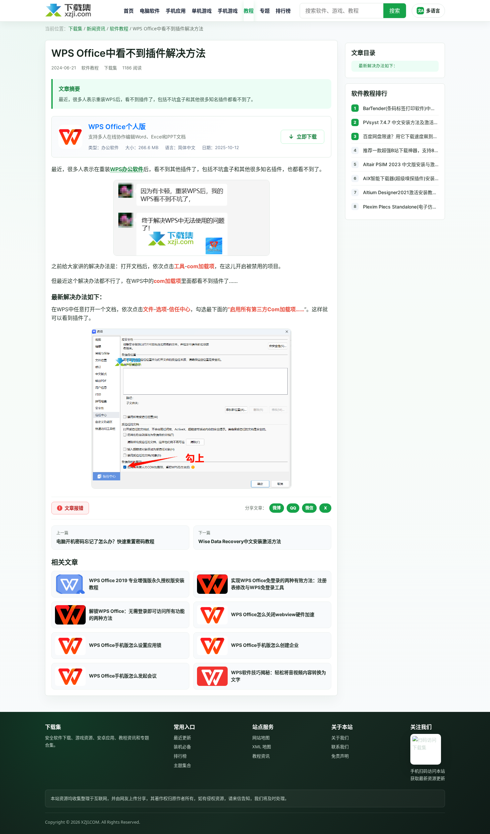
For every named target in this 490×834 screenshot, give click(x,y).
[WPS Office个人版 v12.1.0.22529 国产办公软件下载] (70, 137)
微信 (309, 507)
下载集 (75, 28)
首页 (129, 10)
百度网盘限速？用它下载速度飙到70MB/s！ (401, 136)
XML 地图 (261, 747)
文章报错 (74, 508)
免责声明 (340, 756)
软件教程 (119, 28)
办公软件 (132, 169)
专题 (265, 10)
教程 (249, 10)
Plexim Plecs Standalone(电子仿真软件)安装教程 (401, 207)
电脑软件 (150, 10)
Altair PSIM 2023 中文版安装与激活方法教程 (401, 164)
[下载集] (81, 11)
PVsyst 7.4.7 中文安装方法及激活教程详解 (401, 122)
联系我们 (340, 747)
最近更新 (182, 738)
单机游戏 (202, 10)
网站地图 (261, 738)
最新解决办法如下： (378, 65)
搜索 (394, 10)
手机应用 (176, 10)
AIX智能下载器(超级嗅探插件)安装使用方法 (401, 178)
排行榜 (283, 10)
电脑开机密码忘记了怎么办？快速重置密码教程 (105, 541)
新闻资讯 (96, 28)
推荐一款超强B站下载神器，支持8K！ (401, 150)
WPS (116, 169)
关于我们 (340, 738)
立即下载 (307, 136)
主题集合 (182, 765)
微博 (277, 507)
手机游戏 (228, 10)
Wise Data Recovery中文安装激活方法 (239, 541)
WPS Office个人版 (117, 127)
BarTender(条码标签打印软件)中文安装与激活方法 (401, 108)
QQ (293, 507)
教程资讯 (261, 756)
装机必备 (182, 747)
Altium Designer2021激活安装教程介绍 (401, 192)
